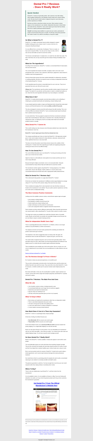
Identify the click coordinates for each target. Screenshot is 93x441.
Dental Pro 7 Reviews (33, 430)
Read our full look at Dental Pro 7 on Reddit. (35, 253)
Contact (45, 433)
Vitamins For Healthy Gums (43, 430)
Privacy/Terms (50, 433)
